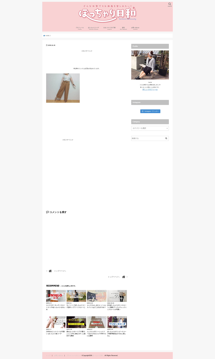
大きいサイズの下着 (109, 28)
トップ (48, 355)
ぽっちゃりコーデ (93, 28)
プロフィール (80, 28)
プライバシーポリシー (74, 355)
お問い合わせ (135, 28)
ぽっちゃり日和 (98, 355)
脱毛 (123, 28)
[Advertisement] (87, 57)
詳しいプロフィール (150, 89)
